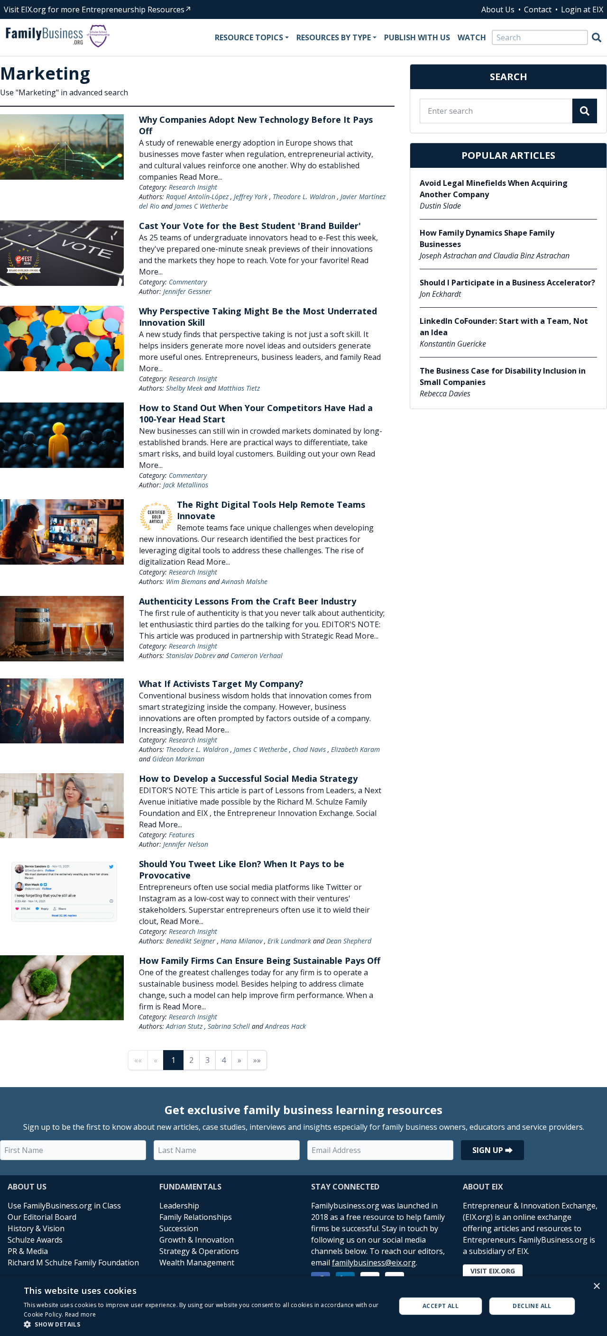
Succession (178, 1228)
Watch (472, 37)
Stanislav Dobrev (190, 655)
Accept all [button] (441, 1306)
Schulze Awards (35, 1240)
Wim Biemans (186, 581)
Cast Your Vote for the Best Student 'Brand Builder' (250, 225)
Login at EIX (582, 9)
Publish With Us (417, 37)
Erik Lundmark (289, 940)
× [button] (596, 1286)
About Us (498, 9)
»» (257, 1060)
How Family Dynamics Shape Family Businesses (487, 238)
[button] (204, 1324)
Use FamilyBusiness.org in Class (64, 1205)
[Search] (596, 37)
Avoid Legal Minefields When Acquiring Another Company (494, 189)
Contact (538, 9)
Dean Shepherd (348, 940)
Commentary (188, 281)
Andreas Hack (285, 1026)
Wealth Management (196, 1262)
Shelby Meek (184, 388)
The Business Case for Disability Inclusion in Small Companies (503, 376)
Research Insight (193, 187)
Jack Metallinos (185, 484)
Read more (80, 1314)
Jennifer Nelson (185, 844)
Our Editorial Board (42, 1217)
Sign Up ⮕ (492, 1150)
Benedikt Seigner (190, 940)
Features (181, 834)
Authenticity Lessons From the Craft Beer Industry (247, 601)
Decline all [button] (532, 1306)
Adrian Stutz (184, 1026)
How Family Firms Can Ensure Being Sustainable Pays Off (259, 960)
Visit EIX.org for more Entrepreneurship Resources (94, 9)
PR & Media (28, 1251)
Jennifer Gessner (187, 291)
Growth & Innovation (196, 1240)
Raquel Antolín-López (197, 196)
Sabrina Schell (229, 1026)
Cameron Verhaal (256, 655)
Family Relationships (195, 1217)
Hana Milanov (241, 940)
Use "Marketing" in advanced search (64, 92)
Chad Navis (309, 749)
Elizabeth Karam (355, 749)
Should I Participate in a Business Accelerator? (507, 282)
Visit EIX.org (492, 1270)
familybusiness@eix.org (374, 1262)
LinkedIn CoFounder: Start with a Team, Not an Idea (504, 327)
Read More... (200, 177)
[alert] (303, 1306)
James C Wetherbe (201, 205)
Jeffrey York (250, 196)
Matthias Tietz (239, 388)
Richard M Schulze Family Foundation (73, 1262)
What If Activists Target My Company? (221, 683)
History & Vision (36, 1228)
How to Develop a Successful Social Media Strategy (248, 778)
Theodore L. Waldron (304, 196)
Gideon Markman (178, 758)
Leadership (179, 1205)
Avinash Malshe (244, 581)
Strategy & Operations (199, 1251)
